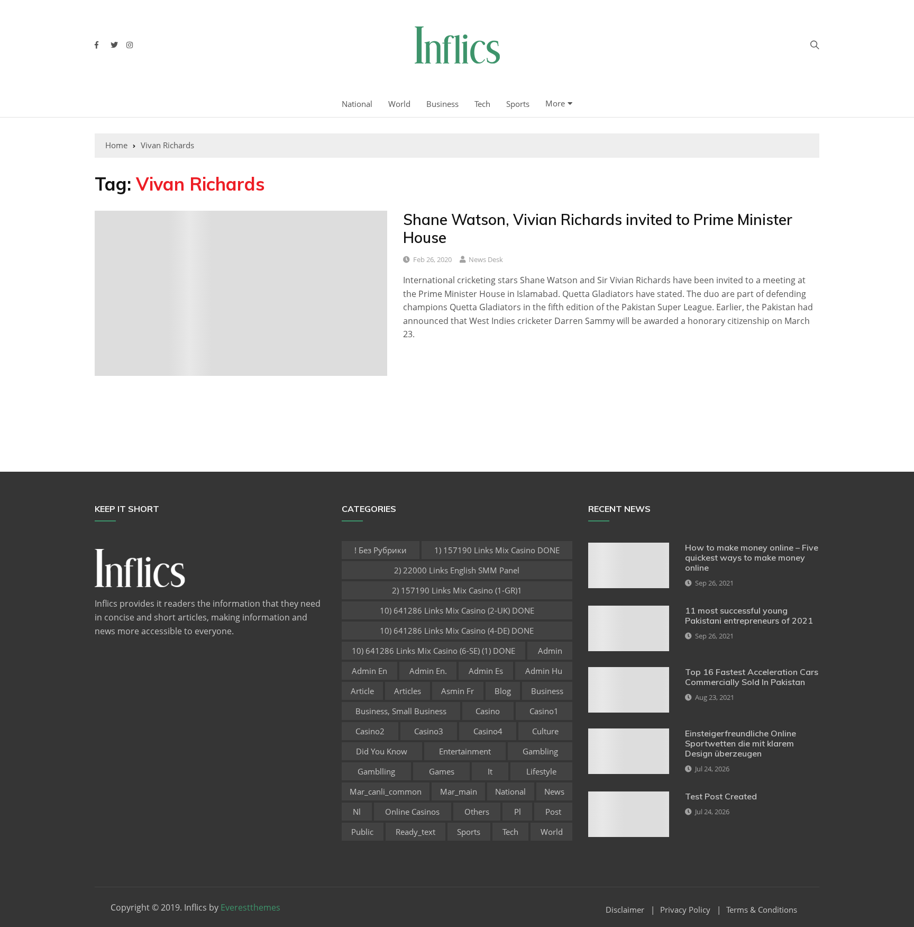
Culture (545, 731)
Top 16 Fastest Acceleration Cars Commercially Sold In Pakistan (751, 677)
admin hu (543, 670)
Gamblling (376, 771)
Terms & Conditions (761, 910)
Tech (482, 103)
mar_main (458, 791)
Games (441, 771)
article (362, 691)
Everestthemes (250, 907)
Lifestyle (541, 771)
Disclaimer (625, 910)
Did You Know (381, 751)
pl (517, 811)
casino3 (428, 731)
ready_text (415, 831)
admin (550, 650)
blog (503, 691)
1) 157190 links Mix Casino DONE (497, 550)
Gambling (540, 751)
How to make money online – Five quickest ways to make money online (751, 557)
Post (553, 811)
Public (362, 831)
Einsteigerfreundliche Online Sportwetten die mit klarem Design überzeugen (740, 743)
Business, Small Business (400, 711)
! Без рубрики (380, 550)
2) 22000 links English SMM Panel (456, 570)
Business (442, 103)
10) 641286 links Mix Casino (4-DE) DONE (457, 630)
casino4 (487, 731)
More (555, 103)
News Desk (486, 259)
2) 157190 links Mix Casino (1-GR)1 (457, 590)
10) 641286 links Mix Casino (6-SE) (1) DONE (433, 650)
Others (476, 811)
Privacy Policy (685, 910)
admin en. (428, 670)
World (399, 103)
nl (357, 811)
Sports (517, 103)
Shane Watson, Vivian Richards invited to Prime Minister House (597, 228)
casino (488, 711)
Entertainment (465, 751)
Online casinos (412, 811)
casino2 (370, 731)
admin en (369, 670)
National (357, 103)
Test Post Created (721, 796)
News (554, 791)
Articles (407, 691)
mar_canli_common (386, 791)
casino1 (544, 711)
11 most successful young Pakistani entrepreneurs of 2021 (749, 615)
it (490, 771)
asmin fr (457, 691)
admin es (486, 670)
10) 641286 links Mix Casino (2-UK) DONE (457, 610)
